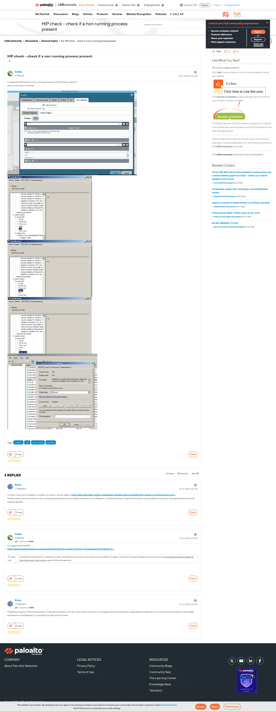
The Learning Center (162, 678)
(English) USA (190, 5)
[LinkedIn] (250, 661)
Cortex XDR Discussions (224, 183)
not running (38, 442)
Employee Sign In (232, 5)
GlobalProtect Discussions (225, 196)
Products (102, 14)
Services (117, 14)
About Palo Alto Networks (20, 665)
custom (18, 442)
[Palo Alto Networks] (40, 651)
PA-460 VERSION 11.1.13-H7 (225, 223)
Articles (87, 14)
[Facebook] (260, 661)
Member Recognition (138, 14)
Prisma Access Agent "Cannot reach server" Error (236, 213)
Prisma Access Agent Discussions (227, 217)
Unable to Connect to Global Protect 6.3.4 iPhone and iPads (241, 203)
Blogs (75, 14)
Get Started (42, 14)
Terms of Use (85, 672)
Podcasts (161, 14)
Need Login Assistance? (258, 45)
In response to (25, 541)
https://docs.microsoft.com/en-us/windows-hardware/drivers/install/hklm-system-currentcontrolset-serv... (123, 495)
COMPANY (12, 659)
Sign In (217, 5)
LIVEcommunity (13, 41)
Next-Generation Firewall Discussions (229, 227)
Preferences (232, 706)
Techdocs (155, 690)
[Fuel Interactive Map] (225, 14)
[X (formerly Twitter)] (232, 661)
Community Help (160, 672)
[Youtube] (241, 661)
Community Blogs (160, 665)
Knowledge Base (160, 684)
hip (27, 442)
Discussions (60, 14)
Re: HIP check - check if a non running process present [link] (88, 41)
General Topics (49, 41)
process (50, 442)
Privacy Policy (170, 705)
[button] (200, 707)
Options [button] (195, 72)
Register (204, 5)
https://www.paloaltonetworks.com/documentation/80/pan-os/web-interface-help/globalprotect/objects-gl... (60, 549)
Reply (193, 454)
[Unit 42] (176, 14)
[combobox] (175, 24)
